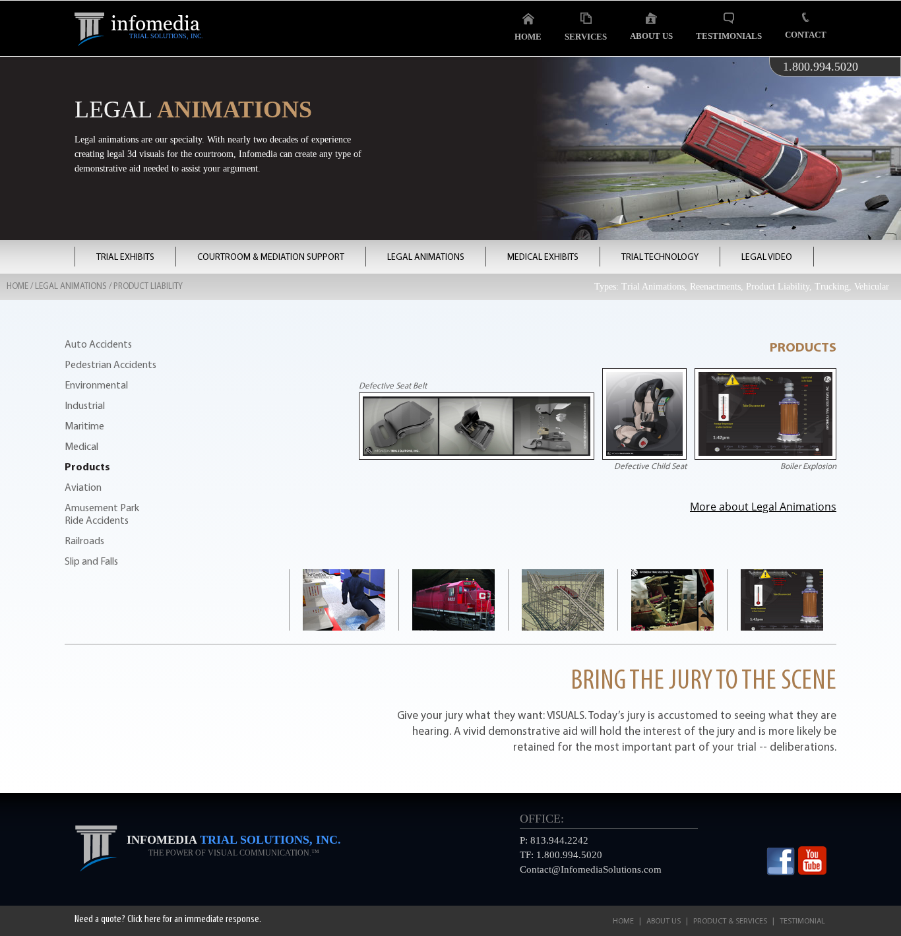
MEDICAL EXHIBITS (542, 258)
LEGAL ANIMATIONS (425, 258)
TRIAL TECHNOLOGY (660, 258)
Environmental (96, 386)
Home (528, 37)
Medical (81, 447)
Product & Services (730, 921)
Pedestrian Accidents (110, 365)
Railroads (84, 541)
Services (586, 37)
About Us (651, 36)
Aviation (83, 488)
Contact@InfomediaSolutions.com (591, 869)
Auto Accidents (98, 345)
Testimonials (729, 36)
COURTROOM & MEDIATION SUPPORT (270, 258)
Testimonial (802, 921)
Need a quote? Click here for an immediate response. (168, 919)
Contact (805, 35)
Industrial (85, 406)
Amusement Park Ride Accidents (102, 514)
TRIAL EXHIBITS (125, 258)
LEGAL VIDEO (766, 258)
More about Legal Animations (763, 506)
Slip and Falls (91, 562)
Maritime (84, 426)
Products (87, 467)
